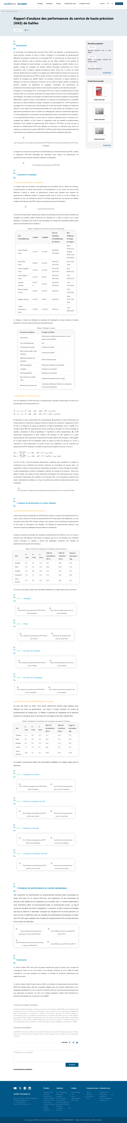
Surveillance (59, 1106)
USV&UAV (46, 1094)
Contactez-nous (104, 1088)
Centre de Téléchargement (78, 1097)
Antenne (46, 1108)
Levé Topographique (61, 1092)
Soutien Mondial (75, 1092)
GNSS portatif (47, 1102)
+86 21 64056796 (20, 1102)
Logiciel (46, 1106)
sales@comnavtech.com (24, 1104)
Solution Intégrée (60, 1100)
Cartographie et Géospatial (63, 1095)
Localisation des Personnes (63, 1109)
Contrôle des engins (49, 1100)
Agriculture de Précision (62, 1104)
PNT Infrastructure (61, 1098)
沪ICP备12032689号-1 (68, 1120)
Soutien (74, 1088)
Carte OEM (47, 1110)
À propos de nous (10, 11)
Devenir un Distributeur (105, 1098)
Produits (46, 1088)
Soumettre (72, 1064)
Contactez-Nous (103, 1092)
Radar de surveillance (49, 1098)
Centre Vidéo (74, 1100)
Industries (59, 1088)
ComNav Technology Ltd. (54, 1120)
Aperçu (88, 1092)
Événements (90, 1096)
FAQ (72, 1094)
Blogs (16, 11)
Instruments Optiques (49, 1104)
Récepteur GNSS (48, 1092)
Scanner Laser (47, 1096)
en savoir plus (107, 72)
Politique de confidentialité (82, 1120)
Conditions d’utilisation (96, 1120)
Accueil (3, 11)
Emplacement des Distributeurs (106, 1095)
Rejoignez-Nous (103, 1100)
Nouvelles (89, 1094)
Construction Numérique (62, 1102)
